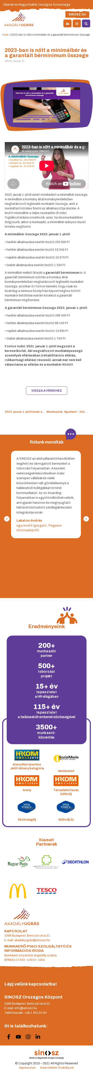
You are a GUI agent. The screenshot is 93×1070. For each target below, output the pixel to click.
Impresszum (27, 1067)
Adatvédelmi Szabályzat (57, 1067)
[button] (86, 519)
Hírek (5, 34)
